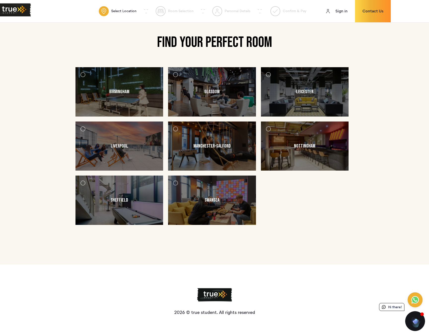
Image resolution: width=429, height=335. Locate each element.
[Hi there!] (415, 321)
